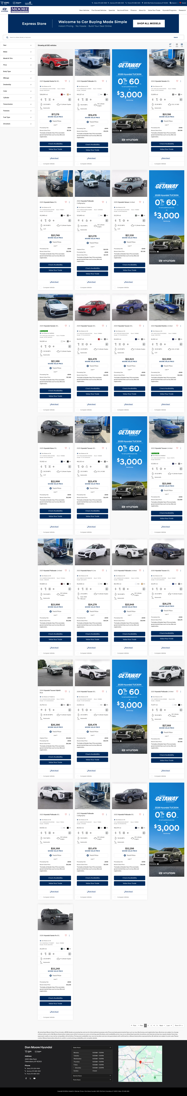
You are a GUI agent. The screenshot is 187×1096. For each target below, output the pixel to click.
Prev (141, 1026)
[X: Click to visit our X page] (30, 1078)
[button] (71, 62)
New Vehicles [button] (84, 10)
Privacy (82, 1091)
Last (169, 1026)
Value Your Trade (154, 10)
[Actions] (69, 81)
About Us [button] (142, 10)
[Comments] (69, 99)
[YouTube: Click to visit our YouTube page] (35, 1078)
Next (162, 1026)
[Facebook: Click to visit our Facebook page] (26, 1078)
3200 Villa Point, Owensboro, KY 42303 (155, 3)
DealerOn (71, 1091)
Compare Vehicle (48, 164)
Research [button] (182, 10)
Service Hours (77, 1076)
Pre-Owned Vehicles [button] (99, 10)
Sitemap (77, 1091)
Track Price (56, 121)
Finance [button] (134, 10)
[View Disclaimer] (53, 100)
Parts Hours (77, 1080)
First (134, 1026)
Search (176, 37)
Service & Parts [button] (122, 10)
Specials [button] (112, 10)
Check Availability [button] (55, 144)
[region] (55, 134)
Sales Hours (77, 1047)
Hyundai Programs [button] (169, 10)
